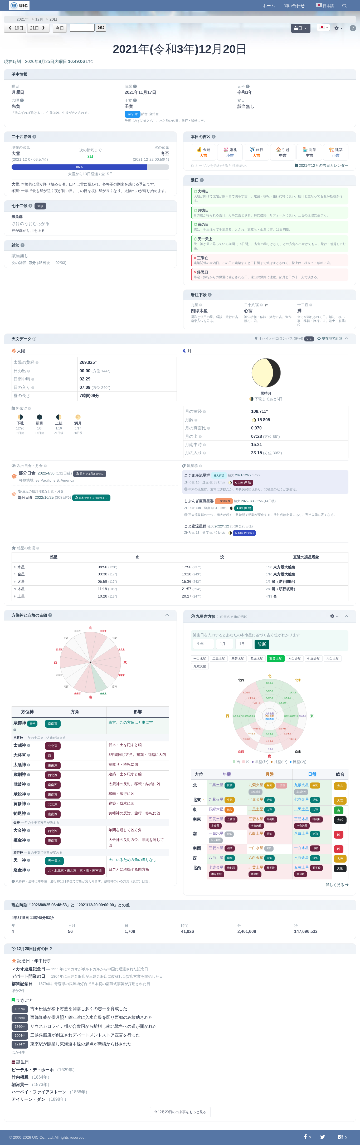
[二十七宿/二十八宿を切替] (266, 305)
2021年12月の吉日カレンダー (323, 165)
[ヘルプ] (353, 28)
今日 (60, 28)
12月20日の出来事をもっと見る (181, 1112)
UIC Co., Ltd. (43, 1137)
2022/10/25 (44, 497)
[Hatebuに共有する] (340, 1137)
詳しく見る (335, 885)
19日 (18, 28)
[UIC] (19, 5)
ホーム (268, 5)
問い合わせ (294, 5)
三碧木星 (237, 658)
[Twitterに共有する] (322, 1137)
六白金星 (294, 658)
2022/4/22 (222, 526)
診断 (262, 644)
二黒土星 (218, 658)
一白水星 (199, 658)
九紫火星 (199, 666)
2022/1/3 (247, 501)
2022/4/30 (46, 473)
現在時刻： (48, 61)
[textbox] (323, 27)
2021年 (23, 19)
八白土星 (332, 658)
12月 (39, 19)
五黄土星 (275, 658)
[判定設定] (334, 616)
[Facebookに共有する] (305, 1137)
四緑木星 (256, 658)
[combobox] (323, 27)
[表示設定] (339, 28)
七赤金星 (313, 658)
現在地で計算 (331, 338)
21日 (35, 28)
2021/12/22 (243, 475)
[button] (344, 6)
